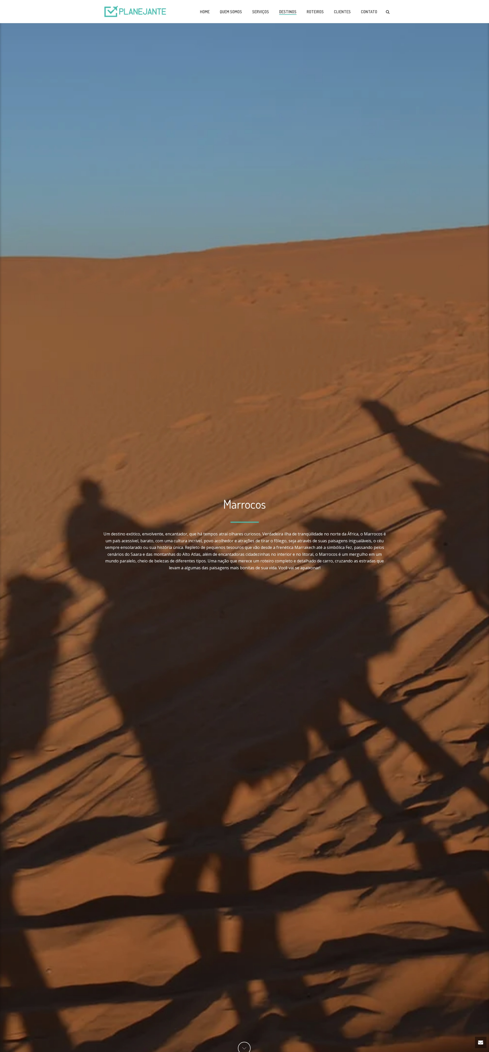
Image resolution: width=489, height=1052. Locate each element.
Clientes (342, 11)
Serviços (260, 11)
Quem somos (231, 11)
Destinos (287, 11)
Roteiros (315, 11)
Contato (369, 11)
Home (205, 11)
